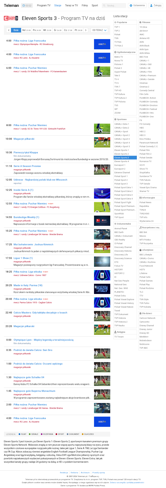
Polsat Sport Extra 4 (123, 198)
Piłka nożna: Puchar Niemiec (30, 68)
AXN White (145, 53)
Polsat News (145, 202)
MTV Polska (145, 239)
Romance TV (145, 161)
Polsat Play (145, 284)
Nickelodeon (146, 340)
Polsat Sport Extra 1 (123, 187)
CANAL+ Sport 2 (122, 135)
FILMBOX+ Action (148, 98)
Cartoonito (144, 322)
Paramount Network (149, 142)
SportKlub (119, 213)
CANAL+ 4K (145, 68)
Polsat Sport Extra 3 (123, 195)
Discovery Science (123, 258)
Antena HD (145, 38)
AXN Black (144, 45)
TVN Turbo (144, 303)
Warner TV (144, 191)
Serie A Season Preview (27, 166)
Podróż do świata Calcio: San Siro (33, 350)
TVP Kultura (119, 94)
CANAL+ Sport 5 (122, 146)
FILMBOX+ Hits (147, 113)
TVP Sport (119, 217)
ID (115, 277)
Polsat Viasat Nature (123, 307)
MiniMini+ (144, 337)
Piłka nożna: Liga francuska (30, 40)
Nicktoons (144, 344)
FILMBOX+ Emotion (149, 105)
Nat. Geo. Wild (121, 288)
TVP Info (143, 217)
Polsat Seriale (146, 157)
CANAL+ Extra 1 (121, 124)
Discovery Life (121, 254)
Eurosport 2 (119, 169)
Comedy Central (147, 90)
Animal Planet (120, 228)
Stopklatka (145, 172)
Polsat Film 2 (145, 154)
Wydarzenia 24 (146, 221)
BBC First (144, 57)
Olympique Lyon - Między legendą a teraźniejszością (43, 339)
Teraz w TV (71, 5)
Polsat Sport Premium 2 (125, 210)
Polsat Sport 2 (121, 180)
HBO (142, 128)
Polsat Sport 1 (121, 176)
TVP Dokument (121, 314)
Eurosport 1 (119, 165)
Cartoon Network (147, 318)
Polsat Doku (120, 295)
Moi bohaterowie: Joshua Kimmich (33, 244)
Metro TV (118, 57)
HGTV (142, 269)
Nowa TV (118, 60)
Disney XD (144, 333)
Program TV (43, 5)
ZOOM (117, 113)
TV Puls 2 (118, 45)
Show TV (144, 169)
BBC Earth (119, 232)
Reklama (74, 473)
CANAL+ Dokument (123, 236)
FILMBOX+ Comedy (149, 101)
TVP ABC (144, 348)
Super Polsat (120, 72)
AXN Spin (144, 49)
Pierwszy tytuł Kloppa (26, 152)
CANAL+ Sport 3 (122, 139)
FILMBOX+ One (147, 116)
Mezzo (143, 236)
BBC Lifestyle (146, 254)
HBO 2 (142, 131)
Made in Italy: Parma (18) (28, 285)
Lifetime (143, 273)
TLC (141, 292)
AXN (142, 42)
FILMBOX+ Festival (148, 109)
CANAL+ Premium (148, 75)
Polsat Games (146, 281)
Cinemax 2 (144, 86)
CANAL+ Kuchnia (147, 262)
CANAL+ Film (146, 72)
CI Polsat (118, 243)
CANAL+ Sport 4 (122, 142)
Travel (117, 310)
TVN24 (143, 210)
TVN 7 (117, 86)
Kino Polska (145, 139)
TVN (116, 38)
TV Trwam (119, 337)
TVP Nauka (119, 325)
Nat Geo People (121, 281)
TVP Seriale (145, 184)
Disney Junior (146, 329)
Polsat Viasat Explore (124, 299)
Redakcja (64, 473)
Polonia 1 (118, 64)
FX (141, 120)
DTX (116, 262)
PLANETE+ (119, 292)
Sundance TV (146, 176)
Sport (95, 5)
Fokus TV (118, 266)
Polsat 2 (118, 68)
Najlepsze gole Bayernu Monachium (34, 391)
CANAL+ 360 (145, 64)
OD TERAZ (97, 30)
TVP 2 (117, 31)
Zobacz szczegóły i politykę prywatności (127, 483)
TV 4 (116, 79)
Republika (144, 206)
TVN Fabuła (145, 180)
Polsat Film (145, 150)
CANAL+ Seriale (147, 79)
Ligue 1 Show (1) (23, 258)
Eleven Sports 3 (121, 157)
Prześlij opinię (98, 473)
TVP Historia (120, 318)
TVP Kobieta (145, 307)
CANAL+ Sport (121, 131)
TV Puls (117, 42)
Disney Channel (147, 325)
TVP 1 (117, 27)
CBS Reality (119, 239)
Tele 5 (117, 75)
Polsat (117, 34)
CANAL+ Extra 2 (121, 128)
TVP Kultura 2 (120, 98)
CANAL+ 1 (144, 60)
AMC (142, 34)
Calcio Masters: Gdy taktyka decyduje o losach (40, 312)
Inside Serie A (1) (23, 190)
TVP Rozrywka (146, 243)
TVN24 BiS (144, 213)
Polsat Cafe (145, 277)
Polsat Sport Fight (122, 202)
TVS (116, 105)
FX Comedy (145, 124)
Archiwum (85, 473)
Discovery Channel (123, 247)
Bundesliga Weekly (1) (26, 217)
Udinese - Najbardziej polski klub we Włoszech (40, 179)
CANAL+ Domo (147, 258)
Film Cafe (144, 94)
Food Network (146, 266)
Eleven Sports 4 (121, 161)
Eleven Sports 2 (121, 154)
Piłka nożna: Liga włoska (28, 271)
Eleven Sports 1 (121, 150)
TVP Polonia (119, 101)
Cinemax (144, 83)
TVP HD (117, 90)
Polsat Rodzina (147, 288)
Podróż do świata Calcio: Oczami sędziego (38, 363)
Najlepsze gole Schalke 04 (29, 377)
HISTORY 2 (119, 273)
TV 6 (116, 83)
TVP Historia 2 (120, 322)
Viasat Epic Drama (148, 187)
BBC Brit (143, 232)
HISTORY (118, 269)
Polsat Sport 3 (121, 184)
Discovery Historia (122, 251)
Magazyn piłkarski (24, 138)
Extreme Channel (122, 172)
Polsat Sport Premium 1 (125, 206)
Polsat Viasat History (124, 303)
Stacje (57, 5)
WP (116, 109)
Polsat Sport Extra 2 (123, 191)
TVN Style (144, 299)
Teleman (11, 5)
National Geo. (120, 284)
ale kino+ (144, 31)
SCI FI (142, 165)
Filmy (85, 5)
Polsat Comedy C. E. (149, 146)
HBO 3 (142, 135)
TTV (141, 295)
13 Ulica (143, 27)
